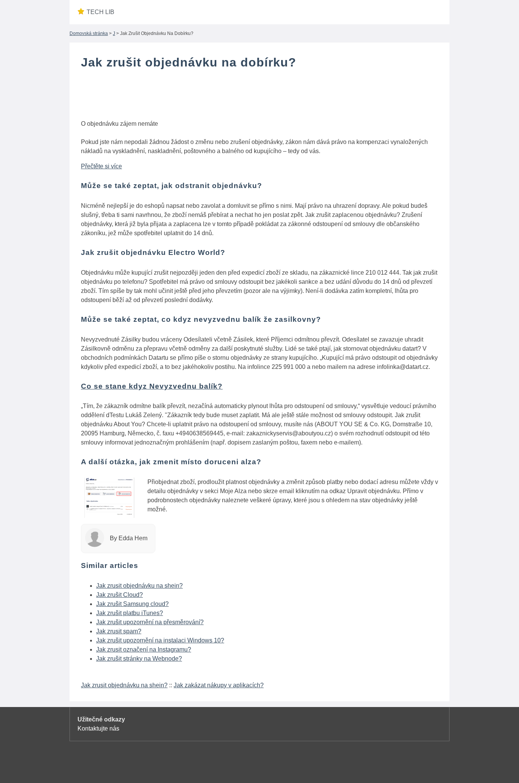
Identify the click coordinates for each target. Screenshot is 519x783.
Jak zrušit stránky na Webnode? (139, 658)
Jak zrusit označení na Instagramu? (143, 649)
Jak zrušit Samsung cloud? (132, 604)
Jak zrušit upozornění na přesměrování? (150, 622)
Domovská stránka (89, 33)
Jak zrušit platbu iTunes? (129, 613)
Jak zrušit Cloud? (119, 595)
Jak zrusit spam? (118, 631)
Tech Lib (100, 12)
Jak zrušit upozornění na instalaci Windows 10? (160, 640)
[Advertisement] (259, 96)
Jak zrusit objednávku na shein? (139, 585)
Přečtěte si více (101, 166)
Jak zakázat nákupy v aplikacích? (219, 685)
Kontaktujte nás (98, 728)
